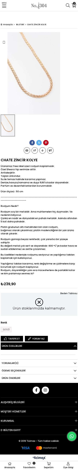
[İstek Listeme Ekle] (27, 150)
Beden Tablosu (68, 293)
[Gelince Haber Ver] (50, 150)
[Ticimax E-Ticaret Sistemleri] (39, 458)
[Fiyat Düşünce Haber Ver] (42, 150)
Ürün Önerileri (11, 378)
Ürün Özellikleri (12, 346)
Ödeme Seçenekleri (13, 370)
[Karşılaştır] (35, 150)
